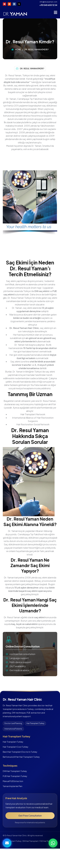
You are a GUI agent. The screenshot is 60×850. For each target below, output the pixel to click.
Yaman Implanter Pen (12, 786)
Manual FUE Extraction (13, 781)
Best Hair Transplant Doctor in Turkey (20, 752)
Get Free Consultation (30, 815)
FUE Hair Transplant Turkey (15, 776)
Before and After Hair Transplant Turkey (21, 757)
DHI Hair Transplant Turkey (15, 771)
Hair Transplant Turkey (13, 741)
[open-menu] (55, 12)
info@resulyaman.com (48, 2)
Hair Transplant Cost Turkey (15, 746)
